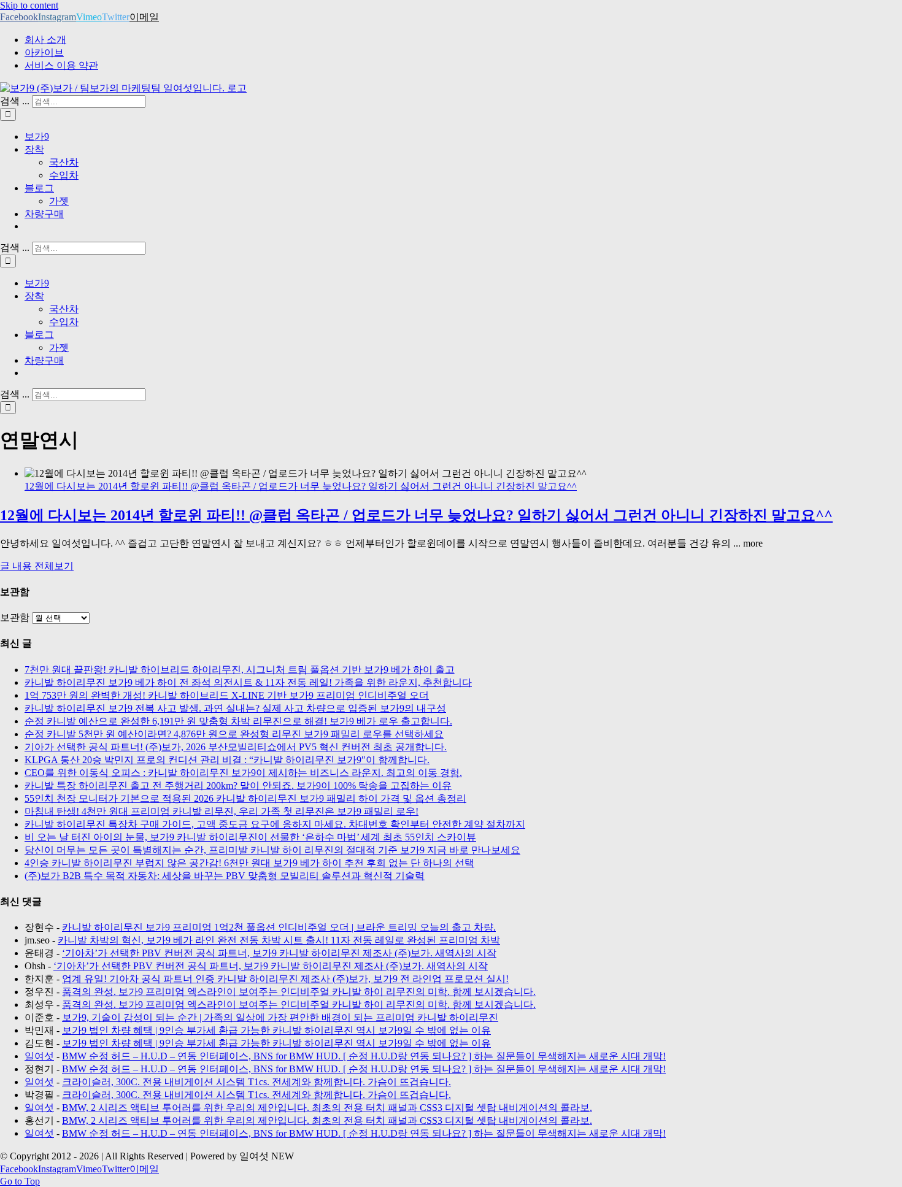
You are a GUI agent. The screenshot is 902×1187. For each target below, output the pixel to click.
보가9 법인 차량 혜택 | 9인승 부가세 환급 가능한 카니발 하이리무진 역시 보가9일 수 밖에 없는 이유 (276, 1030)
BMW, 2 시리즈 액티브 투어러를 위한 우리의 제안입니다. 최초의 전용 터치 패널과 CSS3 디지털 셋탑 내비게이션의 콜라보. (327, 1107)
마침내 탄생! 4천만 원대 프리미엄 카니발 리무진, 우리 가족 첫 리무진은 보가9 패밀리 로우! (221, 811)
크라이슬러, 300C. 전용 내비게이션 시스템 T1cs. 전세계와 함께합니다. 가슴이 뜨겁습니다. (256, 1082)
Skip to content (29, 5)
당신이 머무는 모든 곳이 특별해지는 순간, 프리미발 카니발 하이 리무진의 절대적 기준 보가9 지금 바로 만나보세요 (272, 850)
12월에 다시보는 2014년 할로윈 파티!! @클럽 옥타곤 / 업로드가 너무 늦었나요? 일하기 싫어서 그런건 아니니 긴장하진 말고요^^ (301, 486)
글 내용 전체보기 (37, 566)
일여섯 (39, 1056)
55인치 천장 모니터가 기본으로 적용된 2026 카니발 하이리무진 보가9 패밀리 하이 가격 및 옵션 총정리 (245, 798)
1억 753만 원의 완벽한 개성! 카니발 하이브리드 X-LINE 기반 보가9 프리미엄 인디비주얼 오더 (227, 695)
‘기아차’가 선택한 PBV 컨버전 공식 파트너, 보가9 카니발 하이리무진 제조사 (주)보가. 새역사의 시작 (279, 953)
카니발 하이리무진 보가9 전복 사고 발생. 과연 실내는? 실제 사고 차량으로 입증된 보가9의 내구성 (235, 708)
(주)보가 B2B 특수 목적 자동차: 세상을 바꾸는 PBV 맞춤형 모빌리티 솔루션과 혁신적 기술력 (225, 875)
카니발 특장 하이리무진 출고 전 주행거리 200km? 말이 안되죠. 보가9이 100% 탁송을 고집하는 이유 (238, 785)
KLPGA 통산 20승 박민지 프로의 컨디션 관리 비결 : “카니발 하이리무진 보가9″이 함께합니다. (227, 760)
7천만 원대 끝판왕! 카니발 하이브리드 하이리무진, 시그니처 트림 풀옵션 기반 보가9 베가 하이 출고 (240, 669)
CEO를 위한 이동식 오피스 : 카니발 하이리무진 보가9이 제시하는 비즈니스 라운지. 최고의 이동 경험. (243, 772)
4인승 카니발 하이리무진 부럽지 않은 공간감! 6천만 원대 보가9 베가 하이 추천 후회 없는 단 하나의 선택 (249, 863)
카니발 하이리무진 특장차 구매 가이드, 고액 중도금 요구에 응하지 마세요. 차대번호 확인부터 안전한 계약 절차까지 (275, 824)
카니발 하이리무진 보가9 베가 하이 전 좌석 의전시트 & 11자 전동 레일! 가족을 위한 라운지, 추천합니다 (248, 682)
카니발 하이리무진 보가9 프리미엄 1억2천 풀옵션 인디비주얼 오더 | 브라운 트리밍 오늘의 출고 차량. (279, 927)
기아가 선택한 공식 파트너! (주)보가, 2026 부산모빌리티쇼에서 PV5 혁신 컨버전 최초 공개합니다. (236, 747)
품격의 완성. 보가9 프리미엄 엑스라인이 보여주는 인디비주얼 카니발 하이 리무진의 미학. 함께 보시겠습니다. (299, 991)
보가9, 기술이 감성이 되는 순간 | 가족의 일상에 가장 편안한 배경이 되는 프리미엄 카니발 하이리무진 (280, 1017)
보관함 (14, 617)
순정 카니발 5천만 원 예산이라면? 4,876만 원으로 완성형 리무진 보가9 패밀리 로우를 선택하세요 (234, 734)
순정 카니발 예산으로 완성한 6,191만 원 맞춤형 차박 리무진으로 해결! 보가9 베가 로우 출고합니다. (238, 721)
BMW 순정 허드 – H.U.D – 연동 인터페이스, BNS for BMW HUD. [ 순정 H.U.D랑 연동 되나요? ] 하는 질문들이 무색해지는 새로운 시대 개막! (364, 1056)
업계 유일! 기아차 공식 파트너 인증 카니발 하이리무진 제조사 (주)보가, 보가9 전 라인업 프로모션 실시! (285, 979)
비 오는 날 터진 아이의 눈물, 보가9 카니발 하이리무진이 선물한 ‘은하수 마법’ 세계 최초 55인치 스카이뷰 (250, 837)
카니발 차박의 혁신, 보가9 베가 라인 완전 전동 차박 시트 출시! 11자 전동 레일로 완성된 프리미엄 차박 (279, 940)
